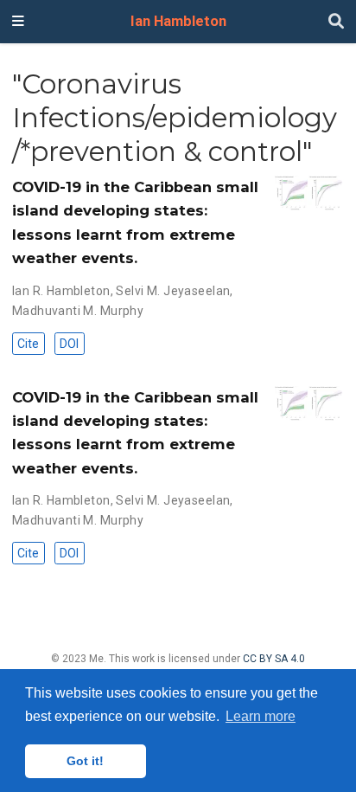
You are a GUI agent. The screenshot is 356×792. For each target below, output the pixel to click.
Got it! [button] (85, 761)
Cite (28, 344)
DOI (69, 344)
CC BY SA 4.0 (274, 659)
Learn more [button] (261, 716)
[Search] (336, 22)
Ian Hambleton (178, 21)
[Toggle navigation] (18, 21)
